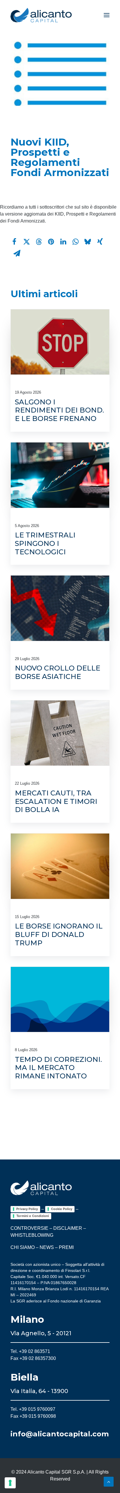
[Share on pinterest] (51, 242)
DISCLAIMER (67, 1228)
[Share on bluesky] (87, 242)
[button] (106, 15)
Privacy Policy (27, 1209)
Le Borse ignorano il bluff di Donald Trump (59, 934)
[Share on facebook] (14, 242)
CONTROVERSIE (29, 1228)
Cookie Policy (61, 1209)
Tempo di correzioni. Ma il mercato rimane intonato (58, 1067)
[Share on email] (17, 253)
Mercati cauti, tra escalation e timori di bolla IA (56, 801)
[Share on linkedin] (63, 242)
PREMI (66, 1247)
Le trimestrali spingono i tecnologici (45, 543)
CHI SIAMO (22, 1247)
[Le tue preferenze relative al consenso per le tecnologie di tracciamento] (10, 1482)
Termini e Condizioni (32, 1216)
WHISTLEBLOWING (31, 1235)
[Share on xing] (100, 242)
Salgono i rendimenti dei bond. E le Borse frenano (59, 410)
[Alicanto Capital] (41, 15)
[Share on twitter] (26, 242)
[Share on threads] (39, 242)
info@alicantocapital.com (59, 1433)
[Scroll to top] (109, 1481)
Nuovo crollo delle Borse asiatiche (57, 672)
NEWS (47, 1247)
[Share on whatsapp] (75, 242)
